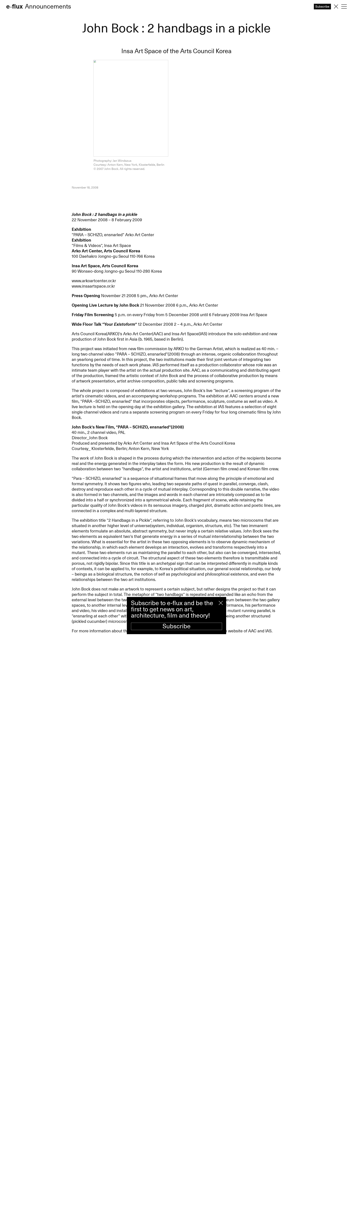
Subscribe (177, 626)
